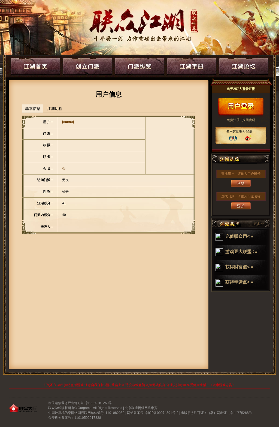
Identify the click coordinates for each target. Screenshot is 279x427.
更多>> (259, 224)
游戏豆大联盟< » (241, 251)
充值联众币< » (239, 236)
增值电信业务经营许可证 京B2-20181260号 (80, 403)
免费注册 (233, 120)
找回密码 (248, 120)
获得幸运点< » (239, 282)
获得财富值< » (239, 266)
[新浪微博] (248, 138)
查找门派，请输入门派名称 (240, 196)
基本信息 (32, 108)
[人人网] (233, 138)
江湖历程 (54, 108)
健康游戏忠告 (222, 385)
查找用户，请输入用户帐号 (240, 174)
